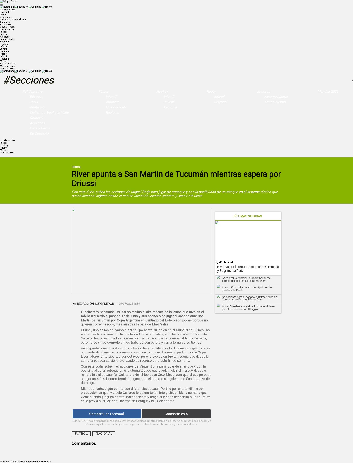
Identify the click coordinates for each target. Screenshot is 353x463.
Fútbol (103, 92)
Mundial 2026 (7, 68)
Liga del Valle (7, 39)
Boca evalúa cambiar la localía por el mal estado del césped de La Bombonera (246, 279)
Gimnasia (5, 22)
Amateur (4, 36)
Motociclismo (7, 66)
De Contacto (7, 29)
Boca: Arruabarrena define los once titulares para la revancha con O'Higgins (248, 308)
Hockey (162, 92)
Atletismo (5, 17)
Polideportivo (32, 92)
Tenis (3, 14)
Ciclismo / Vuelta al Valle (13, 19)
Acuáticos (5, 24)
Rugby (211, 92)
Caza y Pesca (7, 26)
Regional (4, 41)
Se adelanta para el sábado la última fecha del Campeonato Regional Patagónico (250, 298)
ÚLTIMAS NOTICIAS (248, 216)
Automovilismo (8, 63)
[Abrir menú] (1, 5)
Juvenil (3, 48)
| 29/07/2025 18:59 (128, 303)
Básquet (4, 12)
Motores (263, 92)
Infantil (3, 34)
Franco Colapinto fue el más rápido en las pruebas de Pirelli (247, 289)
